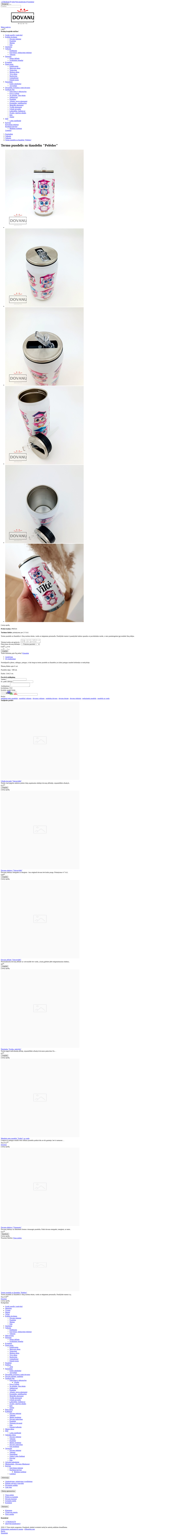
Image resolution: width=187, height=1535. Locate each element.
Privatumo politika (11, 1485)
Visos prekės (17, 1238)
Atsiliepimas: (5, 686)
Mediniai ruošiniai (16, 128)
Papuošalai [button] (9, 82)
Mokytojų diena (15, 68)
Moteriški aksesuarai (16, 105)
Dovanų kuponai (11, 1499)
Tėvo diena (13, 74)
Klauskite (25, 653)
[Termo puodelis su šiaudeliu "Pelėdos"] (40, 1291)
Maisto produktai (15, 1417)
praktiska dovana (51, 698)
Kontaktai (30, 2)
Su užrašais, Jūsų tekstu (18, 95)
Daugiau (4, 1145)
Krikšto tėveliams (11, 1316)
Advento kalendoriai (12, 1462)
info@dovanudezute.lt (19, 2)
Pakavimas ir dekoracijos (18, 91)
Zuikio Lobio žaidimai (17, 1456)
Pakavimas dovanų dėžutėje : (11, 644)
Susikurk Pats (10, 1378)
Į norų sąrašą (5, 625)
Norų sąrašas (9, 1514)
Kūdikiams (13, 51)
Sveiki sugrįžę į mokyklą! (14, 35)
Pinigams (8, 1337)
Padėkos (8, 1365)
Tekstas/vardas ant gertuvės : (10, 642)
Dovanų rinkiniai (15, 39)
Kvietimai (8, 62)
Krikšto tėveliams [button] (11, 37)
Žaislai (12, 117)
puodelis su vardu (104, 698)
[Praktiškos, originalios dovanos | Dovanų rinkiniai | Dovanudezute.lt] (23, 25)
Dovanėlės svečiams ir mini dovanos (17, 88)
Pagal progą (9, 1345)
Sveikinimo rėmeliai (16, 60)
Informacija (5, 1477)
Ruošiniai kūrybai (11, 126)
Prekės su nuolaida (11, 1497)
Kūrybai (12, 1458)
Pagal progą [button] (9, 64)
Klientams (5, 1506)
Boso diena (9, 1409)
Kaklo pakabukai (15, 84)
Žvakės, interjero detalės (18, 113)
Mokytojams (9, 1336)
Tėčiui (7, 1314)
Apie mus (8, 1487)
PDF (6, 1431)
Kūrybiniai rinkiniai (12, 125)
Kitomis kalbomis (16, 1427)
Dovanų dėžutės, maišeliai (14, 1376)
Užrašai (16, 1382)
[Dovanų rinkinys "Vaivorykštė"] (40, 868)
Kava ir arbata (14, 93)
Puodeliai (13, 41)
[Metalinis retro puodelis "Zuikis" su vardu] (40, 1136)
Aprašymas (9, 657)
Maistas (12, 43)
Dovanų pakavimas (16, 1419)
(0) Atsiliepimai (10, 659)
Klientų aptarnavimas (8, 1491)
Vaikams (12, 54)
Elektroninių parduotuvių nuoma (12, 1529)
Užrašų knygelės (15, 109)
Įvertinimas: (5, 688)
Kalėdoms (8, 1411)
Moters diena (9, 1429)
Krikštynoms (14, 66)
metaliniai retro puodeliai (9, 698)
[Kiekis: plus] (9, 649)
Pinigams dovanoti (16, 1423)
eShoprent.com (29, 1529)
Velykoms (8, 1448)
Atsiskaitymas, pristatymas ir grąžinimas (18, 1481)
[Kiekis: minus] (2, 649)
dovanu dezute (64, 698)
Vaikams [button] (8, 49)
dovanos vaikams (38, 698)
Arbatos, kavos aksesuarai (18, 101)
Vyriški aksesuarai (16, 107)
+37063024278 (6, 2)
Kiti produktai (14, 1446)
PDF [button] (6, 119)
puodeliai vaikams (25, 698)
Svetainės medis (10, 1501)
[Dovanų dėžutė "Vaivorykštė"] (40, 958)
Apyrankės (13, 86)
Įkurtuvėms (13, 76)
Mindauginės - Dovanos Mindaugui (17, 1464)
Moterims (8, 1308)
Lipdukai (8, 130)
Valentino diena (10, 1435)
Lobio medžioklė (15, 121)
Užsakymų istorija (11, 1512)
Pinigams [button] (8, 56)
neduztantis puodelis (89, 698)
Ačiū (11, 1367)
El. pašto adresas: (7, 681)
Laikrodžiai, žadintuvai (17, 111)
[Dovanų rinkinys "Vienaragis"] (40, 1225)
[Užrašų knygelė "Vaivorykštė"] (40, 779)
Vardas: (3, 679)
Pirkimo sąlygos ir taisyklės (14, 1483)
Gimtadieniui (14, 78)
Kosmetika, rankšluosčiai (18, 103)
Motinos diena (14, 72)
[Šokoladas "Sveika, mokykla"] (40, 1047)
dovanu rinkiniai (75, 698)
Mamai (7, 1312)
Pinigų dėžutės (14, 58)
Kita (11, 45)
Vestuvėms (13, 70)
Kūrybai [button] (8, 123)
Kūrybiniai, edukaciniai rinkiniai (21, 53)
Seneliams (8, 47)
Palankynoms (14, 80)
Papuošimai (13, 1454)
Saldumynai (14, 97)
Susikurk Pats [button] (10, 89)
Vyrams (7, 1310)
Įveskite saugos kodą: (8, 690)
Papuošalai (9, 1369)
